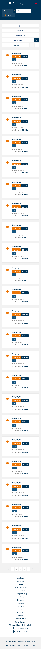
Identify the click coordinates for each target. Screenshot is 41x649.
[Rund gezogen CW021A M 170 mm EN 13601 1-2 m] (7, 485)
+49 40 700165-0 (22, 628)
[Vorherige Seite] (8, 569)
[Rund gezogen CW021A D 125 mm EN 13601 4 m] (7, 334)
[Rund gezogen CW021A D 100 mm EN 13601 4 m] (7, 291)
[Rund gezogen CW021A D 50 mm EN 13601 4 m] (7, 184)
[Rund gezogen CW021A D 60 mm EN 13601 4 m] (7, 205)
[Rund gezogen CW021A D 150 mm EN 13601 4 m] (7, 420)
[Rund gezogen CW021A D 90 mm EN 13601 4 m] (7, 270)
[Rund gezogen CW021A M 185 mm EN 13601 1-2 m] (7, 528)
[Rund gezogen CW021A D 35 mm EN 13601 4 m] (7, 119)
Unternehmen (20, 606)
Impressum (26, 645)
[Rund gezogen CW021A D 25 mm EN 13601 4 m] (7, 77)
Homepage (20, 603)
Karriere (20, 615)
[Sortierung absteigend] (37, 45)
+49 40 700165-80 (22, 631)
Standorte (20, 612)
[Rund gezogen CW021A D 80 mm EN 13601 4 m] (7, 248)
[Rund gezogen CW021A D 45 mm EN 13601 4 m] (7, 162)
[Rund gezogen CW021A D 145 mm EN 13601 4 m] (7, 399)
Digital (20, 609)
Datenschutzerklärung (13, 645)
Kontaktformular (20, 619)
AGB (33, 645)
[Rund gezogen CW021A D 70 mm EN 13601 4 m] (7, 227)
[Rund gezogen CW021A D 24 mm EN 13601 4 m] (7, 55)
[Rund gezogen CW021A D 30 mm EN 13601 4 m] (7, 98)
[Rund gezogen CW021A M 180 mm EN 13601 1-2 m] (7, 506)
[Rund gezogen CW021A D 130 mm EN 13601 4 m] (7, 356)
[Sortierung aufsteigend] (32, 45)
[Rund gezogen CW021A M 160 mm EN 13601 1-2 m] (7, 442)
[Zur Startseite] (23, 3)
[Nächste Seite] (33, 569)
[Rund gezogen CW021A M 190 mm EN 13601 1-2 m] (7, 549)
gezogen (10, 15)
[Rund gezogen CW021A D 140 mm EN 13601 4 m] (7, 377)
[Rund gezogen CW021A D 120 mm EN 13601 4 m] (7, 313)
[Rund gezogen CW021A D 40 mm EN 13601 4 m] (7, 141)
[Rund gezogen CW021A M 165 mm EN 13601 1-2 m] (7, 463)
